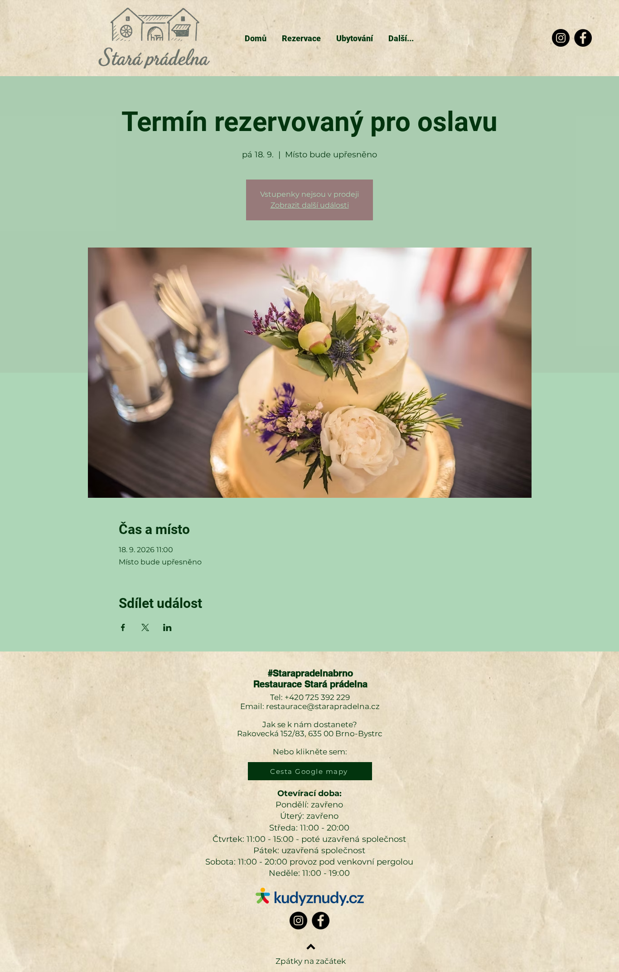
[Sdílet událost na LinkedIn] (167, 627)
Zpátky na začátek (311, 961)
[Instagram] (561, 38)
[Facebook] (583, 38)
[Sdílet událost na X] (145, 627)
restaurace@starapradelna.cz (323, 706)
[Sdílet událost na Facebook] (123, 627)
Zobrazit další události (310, 205)
